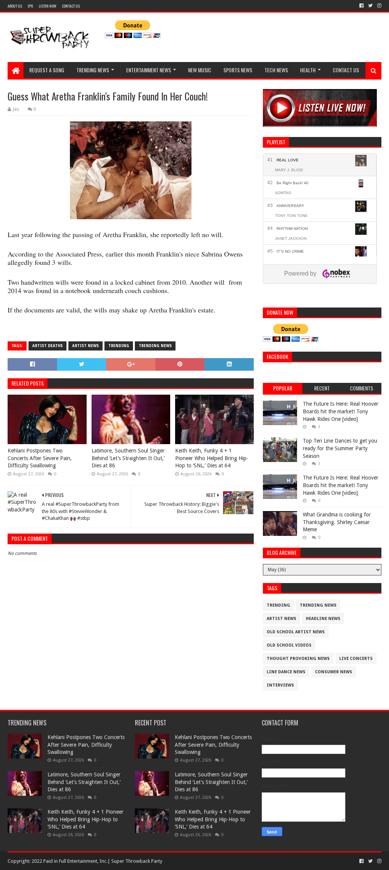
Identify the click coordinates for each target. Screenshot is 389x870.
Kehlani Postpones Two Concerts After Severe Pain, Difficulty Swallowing (40, 458)
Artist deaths (47, 346)
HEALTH (308, 70)
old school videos (289, 645)
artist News (85, 346)
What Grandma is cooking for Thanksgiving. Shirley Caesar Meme (337, 521)
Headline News (323, 618)
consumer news (333, 671)
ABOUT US (15, 6)
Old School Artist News (296, 631)
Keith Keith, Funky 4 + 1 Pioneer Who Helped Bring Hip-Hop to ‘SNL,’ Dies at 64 (211, 458)
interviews (280, 685)
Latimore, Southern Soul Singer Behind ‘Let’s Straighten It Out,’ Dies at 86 (128, 458)
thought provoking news (298, 658)
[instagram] (378, 5)
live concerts (356, 658)
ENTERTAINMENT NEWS (148, 70)
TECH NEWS (276, 70)
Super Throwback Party (136, 861)
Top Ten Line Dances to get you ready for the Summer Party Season (340, 448)
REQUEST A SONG (46, 70)
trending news (155, 346)
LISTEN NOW (47, 6)
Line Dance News (286, 671)
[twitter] (370, 5)
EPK (30, 6)
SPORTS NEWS (237, 70)
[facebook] (361, 5)
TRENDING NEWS (92, 70)
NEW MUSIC (199, 70)
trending (118, 346)
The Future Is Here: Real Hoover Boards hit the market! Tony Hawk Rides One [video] (340, 411)
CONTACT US (71, 6)
